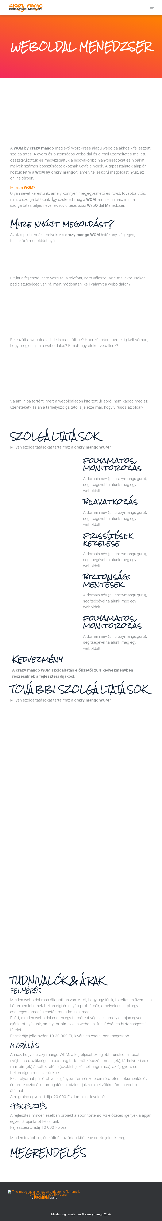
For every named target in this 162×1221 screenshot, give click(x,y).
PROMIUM (41, 1197)
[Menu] (152, 7)
